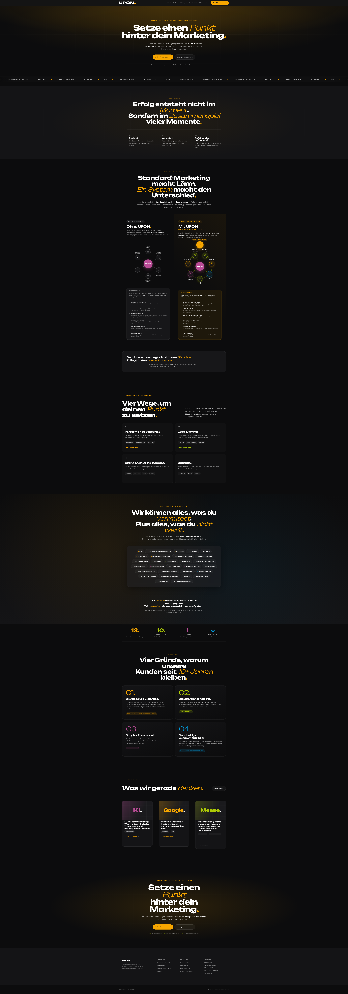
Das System (184, 965)
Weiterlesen (132, 836)
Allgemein (129, 831)
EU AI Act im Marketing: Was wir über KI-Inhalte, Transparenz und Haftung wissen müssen (137, 825)
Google (165, 831)
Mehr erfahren (132, 447)
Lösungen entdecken (185, 57)
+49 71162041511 (208, 973)
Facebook (202, 833)
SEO (173, 831)
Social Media (215, 833)
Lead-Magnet (161, 965)
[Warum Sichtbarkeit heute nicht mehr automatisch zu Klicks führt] (174, 810)
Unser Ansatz (184, 963)
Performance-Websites (164, 963)
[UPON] (127, 2)
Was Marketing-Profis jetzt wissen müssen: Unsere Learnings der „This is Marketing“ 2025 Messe (209, 826)
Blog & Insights (185, 968)
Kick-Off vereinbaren (163, 57)
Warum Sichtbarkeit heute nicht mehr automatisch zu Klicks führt (172, 825)
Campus (159, 971)
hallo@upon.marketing (211, 970)
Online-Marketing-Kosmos (165, 968)
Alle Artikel (218, 788)
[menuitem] (168, 3)
